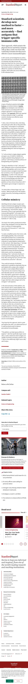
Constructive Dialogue (8, 574)
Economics (6, 601)
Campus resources (8, 621)
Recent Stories (22, 646)
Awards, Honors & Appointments (11, 580)
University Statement (8, 577)
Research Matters (7, 594)
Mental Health (6, 635)
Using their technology (10, 309)
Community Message (8, 579)
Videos (2, 643)
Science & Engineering (7, 14)
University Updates (5, 646)
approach (12, 113)
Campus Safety (7, 623)
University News (7, 571)
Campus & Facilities (8, 582)
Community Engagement (9, 616)
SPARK (21, 349)
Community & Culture (8, 624)
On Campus (6, 614)
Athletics (5, 619)
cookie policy (4, 677)
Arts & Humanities (7, 596)
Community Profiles (10, 643)
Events (5, 626)
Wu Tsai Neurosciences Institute (9, 351)
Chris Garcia (4, 175)
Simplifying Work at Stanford (10, 575)
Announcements (14, 646)
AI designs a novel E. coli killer (12, 494)
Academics (6, 633)
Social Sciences (7, 609)
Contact (3, 650)
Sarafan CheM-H (5, 394)
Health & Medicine (7, 604)
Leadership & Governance (9, 587)
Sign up (5, 433)
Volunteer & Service (8, 636)
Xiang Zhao (4, 361)
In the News (18, 643)
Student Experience (8, 631)
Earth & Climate (7, 599)
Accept (9, 681)
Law (4, 606)
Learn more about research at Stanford (12, 468)
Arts (4, 618)
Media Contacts (15, 650)
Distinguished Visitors (8, 584)
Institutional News (7, 585)
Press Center (24, 650)
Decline (18, 681)
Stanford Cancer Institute (16, 354)
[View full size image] (14, 84)
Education (6, 602)
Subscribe (9, 650)
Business (5, 597)
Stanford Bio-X (15, 349)
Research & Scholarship (9, 592)
